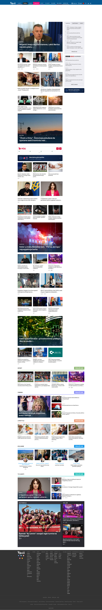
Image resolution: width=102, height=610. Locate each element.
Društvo (35, 63)
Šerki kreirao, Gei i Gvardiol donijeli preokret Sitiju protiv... (39, 175)
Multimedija (23, 503)
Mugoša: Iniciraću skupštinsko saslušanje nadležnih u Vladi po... (38, 361)
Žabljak (68, 593)
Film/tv (63, 396)
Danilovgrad (69, 564)
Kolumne (21, 446)
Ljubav (36, 435)
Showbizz (51, 559)
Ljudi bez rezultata (59, 465)
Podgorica (69, 553)
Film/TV (51, 556)
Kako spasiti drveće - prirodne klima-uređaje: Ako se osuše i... (40, 339)
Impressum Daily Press (59, 601)
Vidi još (65, 503)
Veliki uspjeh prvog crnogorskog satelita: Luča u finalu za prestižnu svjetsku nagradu (25, 108)
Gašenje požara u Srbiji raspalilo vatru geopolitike (73, 70)
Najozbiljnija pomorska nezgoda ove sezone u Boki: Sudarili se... (24, 310)
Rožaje (68, 584)
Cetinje (68, 562)
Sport (20, 368)
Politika (21, 41)
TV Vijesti (21, 474)
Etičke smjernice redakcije (33, 601)
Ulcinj (68, 590)
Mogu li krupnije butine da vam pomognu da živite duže (74, 80)
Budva (68, 561)
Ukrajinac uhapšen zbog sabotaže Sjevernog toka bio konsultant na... (51, 90)
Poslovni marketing (37, 106)
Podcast (28, 561)
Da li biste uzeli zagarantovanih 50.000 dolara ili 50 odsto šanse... (73, 75)
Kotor (68, 571)
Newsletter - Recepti (52, 604)
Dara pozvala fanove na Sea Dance (70, 405)
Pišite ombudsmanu (23, 601)
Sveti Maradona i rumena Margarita (26, 466)
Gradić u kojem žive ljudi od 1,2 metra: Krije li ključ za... (73, 65)
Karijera (31, 604)
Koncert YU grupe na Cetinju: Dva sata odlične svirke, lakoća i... (73, 413)
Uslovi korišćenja (42, 601)
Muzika (20, 410)
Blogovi (45, 597)
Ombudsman (29, 571)
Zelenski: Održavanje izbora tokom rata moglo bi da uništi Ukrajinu (27, 199)
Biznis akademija (29, 565)
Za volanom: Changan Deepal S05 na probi (72, 487)
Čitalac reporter (80, 601)
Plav (68, 578)
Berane (68, 558)
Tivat (68, 587)
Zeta (68, 591)
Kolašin (68, 570)
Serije (60, 556)
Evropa (42, 87)
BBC (49, 172)
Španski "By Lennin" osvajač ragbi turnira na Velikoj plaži (74, 43)
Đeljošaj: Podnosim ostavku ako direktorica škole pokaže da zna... (40, 66)
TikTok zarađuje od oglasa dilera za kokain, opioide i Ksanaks (39, 217)
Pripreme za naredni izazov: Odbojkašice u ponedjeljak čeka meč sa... (24, 218)
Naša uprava (29, 576)
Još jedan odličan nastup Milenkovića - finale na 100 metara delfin (58, 386)
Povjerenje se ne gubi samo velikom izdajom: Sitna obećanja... (58, 438)
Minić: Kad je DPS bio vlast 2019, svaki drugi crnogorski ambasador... (51, 291)
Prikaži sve (74, 51)
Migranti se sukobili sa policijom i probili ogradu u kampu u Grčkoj (24, 361)
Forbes (33, 551)
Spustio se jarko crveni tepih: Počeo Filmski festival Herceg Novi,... (71, 540)
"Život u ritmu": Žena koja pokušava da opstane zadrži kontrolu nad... (37, 139)
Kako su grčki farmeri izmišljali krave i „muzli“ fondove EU (28, 89)
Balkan (47, 553)
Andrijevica (69, 555)
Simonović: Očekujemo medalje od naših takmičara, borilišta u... (55, 267)
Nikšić (68, 574)
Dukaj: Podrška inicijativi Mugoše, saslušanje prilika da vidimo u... (55, 66)
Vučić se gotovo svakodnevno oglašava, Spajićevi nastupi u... (71, 495)
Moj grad (69, 551)
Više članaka (74, 84)
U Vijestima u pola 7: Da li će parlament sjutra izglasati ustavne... (51, 199)
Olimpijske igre (38, 569)
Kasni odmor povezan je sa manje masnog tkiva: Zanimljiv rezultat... (76, 438)
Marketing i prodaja (68, 601)
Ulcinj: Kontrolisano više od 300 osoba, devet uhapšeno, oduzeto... (40, 310)
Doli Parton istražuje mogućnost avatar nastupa (32, 414)
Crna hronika (20, 63)
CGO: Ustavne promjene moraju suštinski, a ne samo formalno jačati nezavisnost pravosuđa (74, 37)
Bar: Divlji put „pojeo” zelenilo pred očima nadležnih (38, 267)
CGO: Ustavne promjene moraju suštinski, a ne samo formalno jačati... (55, 361)
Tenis (38, 561)
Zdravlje (19, 435)
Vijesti (28, 551)
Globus (21, 336)
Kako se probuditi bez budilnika (53, 174)
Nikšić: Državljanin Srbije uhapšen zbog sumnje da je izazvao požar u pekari (74, 28)
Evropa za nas (47, 559)
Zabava (20, 392)
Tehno (28, 568)
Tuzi (68, 588)
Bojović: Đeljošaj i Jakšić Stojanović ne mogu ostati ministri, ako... (24, 175)
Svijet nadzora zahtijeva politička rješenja (76, 465)
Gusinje (68, 565)
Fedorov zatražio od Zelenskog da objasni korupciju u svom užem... (24, 267)
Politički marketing (81, 557)
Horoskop (56, 562)
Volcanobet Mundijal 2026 (39, 555)
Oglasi (81, 3)
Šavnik (68, 585)
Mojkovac (69, 573)
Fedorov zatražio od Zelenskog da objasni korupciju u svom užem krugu (75, 47)
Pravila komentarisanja (50, 601)
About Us (70, 604)
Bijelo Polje (69, 559)
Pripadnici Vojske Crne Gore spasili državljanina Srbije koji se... (28, 291)
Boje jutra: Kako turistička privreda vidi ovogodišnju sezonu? (71, 480)
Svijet (47, 551)
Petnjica (68, 576)
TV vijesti (60, 552)
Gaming (51, 558)
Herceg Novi (68, 568)
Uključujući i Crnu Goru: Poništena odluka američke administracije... (55, 109)
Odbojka (19, 215)
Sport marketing (38, 580)
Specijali (54, 597)
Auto (28, 562)
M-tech (28, 567)
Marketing (81, 551)
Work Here (74, 553)
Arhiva (49, 597)
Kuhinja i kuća (55, 559)
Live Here (74, 556)
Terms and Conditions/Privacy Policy (41, 604)
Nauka (28, 570)
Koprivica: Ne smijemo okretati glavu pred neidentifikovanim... (53, 310)
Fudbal (34, 172)
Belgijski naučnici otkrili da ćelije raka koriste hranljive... (25, 437)
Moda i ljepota (55, 555)
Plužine (68, 579)
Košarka (38, 559)
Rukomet (38, 562)
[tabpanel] (40, 37)
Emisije (20, 492)
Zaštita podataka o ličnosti (62, 604)
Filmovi (60, 558)
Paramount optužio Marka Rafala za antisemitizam (70, 398)
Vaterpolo (38, 564)
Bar (67, 556)
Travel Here (74, 555)
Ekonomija (29, 556)
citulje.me (75, 3)
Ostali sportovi (51, 264)
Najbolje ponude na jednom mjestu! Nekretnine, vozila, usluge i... (39, 109)
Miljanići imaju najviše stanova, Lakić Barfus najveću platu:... (39, 45)
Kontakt (74, 601)
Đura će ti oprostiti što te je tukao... (42, 465)
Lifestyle (21, 421)
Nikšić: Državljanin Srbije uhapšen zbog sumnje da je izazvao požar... (54, 218)
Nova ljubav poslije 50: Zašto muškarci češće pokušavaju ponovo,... (41, 438)
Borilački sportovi (38, 574)
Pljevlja (68, 582)
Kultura (21, 135)
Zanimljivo (52, 555)
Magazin (43, 551)
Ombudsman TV (29, 574)
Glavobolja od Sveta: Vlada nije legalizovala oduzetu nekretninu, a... (24, 66)
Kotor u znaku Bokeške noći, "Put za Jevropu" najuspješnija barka (40, 248)
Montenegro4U (75, 551)
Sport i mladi (38, 577)
